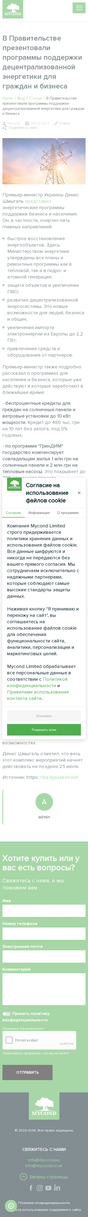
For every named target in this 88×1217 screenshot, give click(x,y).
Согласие (13, 513)
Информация (39, 513)
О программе (68, 513)
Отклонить (44, 716)
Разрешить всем (44, 730)
